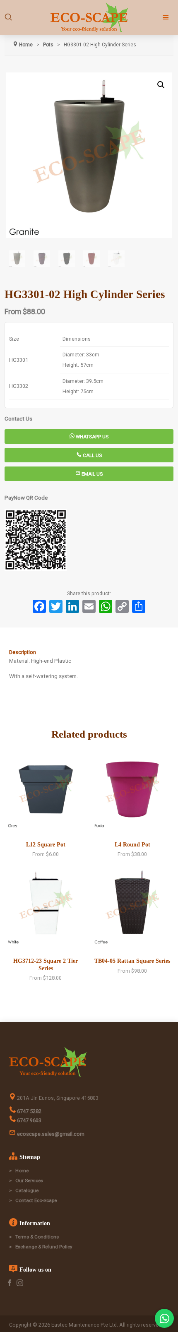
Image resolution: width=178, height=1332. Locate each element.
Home (22, 1170)
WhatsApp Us (91, 437)
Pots (48, 45)
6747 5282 (28, 1111)
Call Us (92, 455)
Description (22, 652)
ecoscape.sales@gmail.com (50, 1134)
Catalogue (26, 1190)
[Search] (8, 17)
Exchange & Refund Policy (43, 1247)
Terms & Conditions (37, 1237)
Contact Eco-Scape (36, 1200)
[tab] (89, 652)
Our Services (29, 1180)
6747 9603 (28, 1120)
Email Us (91, 474)
